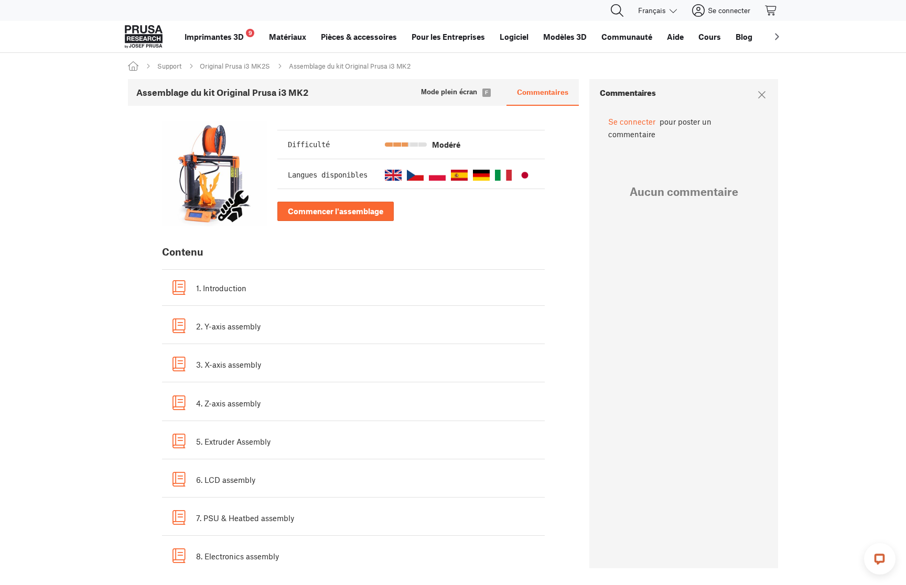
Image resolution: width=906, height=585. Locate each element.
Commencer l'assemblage (335, 211)
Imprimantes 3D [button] (218, 35)
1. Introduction (221, 288)
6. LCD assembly (225, 479)
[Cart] (771, 10)
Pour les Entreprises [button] (448, 36)
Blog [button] (744, 36)
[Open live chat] (880, 559)
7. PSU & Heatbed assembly (245, 518)
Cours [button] (709, 36)
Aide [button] (675, 36)
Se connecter (631, 121)
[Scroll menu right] (777, 36)
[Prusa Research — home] (143, 37)
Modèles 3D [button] (565, 36)
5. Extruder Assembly (233, 441)
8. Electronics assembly (237, 556)
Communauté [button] (626, 36)
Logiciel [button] (514, 36)
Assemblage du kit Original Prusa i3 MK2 (350, 66)
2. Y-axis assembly (228, 326)
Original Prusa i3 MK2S (235, 66)
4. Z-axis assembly (228, 403)
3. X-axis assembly (228, 364)
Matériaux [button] (287, 36)
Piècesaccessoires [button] (359, 36)
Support (169, 66)
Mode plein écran (449, 92)
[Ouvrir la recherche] (617, 10)
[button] (393, 175)
